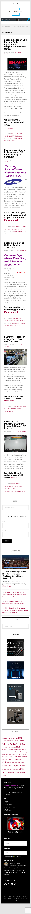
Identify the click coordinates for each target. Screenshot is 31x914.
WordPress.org (9, 810)
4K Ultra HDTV (17, 490)
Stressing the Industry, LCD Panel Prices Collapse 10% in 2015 (15, 425)
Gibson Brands (11, 752)
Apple (13, 323)
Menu (17, 3)
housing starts (12, 756)
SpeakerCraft (22, 772)
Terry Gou (18, 233)
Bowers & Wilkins (19, 740)
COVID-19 (19, 747)
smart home (5, 769)
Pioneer (4, 766)
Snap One (15, 769)
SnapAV (10, 769)
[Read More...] (6, 586)
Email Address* (7, 531)
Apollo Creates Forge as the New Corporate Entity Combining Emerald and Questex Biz (14, 575)
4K (12, 490)
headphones (5, 754)
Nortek (18, 759)
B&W (12, 740)
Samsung (8, 233)
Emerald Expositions (19, 749)
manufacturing (8, 411)
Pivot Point (7, 229)
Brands (21, 133)
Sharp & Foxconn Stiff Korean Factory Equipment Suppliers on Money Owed (15, 44)
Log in (6, 802)
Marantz (6, 759)
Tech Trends (17, 408)
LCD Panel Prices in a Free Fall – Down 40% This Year (14, 339)
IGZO (18, 325)
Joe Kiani (24, 756)
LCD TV (10, 327)
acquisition (6, 738)
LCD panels (20, 138)
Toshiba (4, 775)
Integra (19, 756)
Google (26, 752)
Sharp (5, 140)
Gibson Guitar (19, 752)
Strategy (19, 136)
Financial (6, 135)
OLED (22, 759)
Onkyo (5, 762)
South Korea (11, 140)
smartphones (21, 491)
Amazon (13, 738)
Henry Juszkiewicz (13, 754)
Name (4, 521)
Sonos (21, 769)
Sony (4, 772)
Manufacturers (8, 136)
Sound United (13, 772)
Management (13, 135)
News (15, 136)
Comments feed (9, 807)
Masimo (12, 759)
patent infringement (19, 762)
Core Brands (12, 747)
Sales (5, 488)
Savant (18, 766)
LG (3, 759)
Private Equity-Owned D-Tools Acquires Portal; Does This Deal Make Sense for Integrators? (14, 595)
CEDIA (6, 743)
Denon (11, 749)
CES (24, 744)
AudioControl (6, 740)
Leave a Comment (21, 250)
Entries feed (8, 804)
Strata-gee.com (15, 12)
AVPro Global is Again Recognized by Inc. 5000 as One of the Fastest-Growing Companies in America (15, 610)
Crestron (5, 749)
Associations (14, 133)
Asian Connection (16, 226)
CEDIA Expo (16, 743)
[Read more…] (8, 128)
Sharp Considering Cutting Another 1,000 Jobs (14, 245)
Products (13, 229)
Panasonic (11, 762)
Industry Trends (8, 228)
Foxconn (14, 138)
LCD (21, 325)
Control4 (5, 747)
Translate (18, 856)
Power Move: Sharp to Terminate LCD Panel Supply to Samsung (14, 153)
